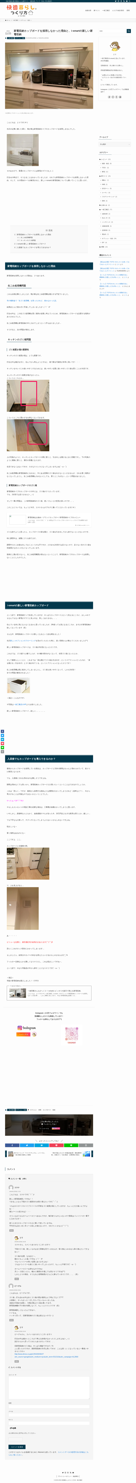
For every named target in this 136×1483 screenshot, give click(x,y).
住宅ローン (106, 188)
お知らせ (105, 205)
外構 (104, 184)
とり (21, 1237)
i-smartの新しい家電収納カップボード (31, 244)
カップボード (47, 1110)
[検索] (129, 1)
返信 (11, 1230)
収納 (54, 1110)
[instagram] (118, 1)
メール (10, 1411)
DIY (104, 242)
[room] (121, 1)
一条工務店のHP (20, 704)
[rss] (124, 1)
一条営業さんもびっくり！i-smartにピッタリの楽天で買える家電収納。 (55, 991)
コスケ (17, 1187)
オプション (33, 1110)
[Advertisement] (49, 204)
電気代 (105, 234)
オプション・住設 (20, 38)
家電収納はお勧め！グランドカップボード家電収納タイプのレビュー (54, 517)
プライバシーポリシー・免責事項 (68, 1476)
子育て (105, 167)
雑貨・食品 (106, 163)
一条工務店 (10, 38)
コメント (12, 1375)
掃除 (104, 247)
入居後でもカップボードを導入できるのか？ (34, 247)
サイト (10, 1420)
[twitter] (115, 1)
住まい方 (106, 218)
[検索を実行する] (129, 31)
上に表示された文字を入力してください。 (22, 1433)
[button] (12, 1145)
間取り (105, 180)
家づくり (105, 176)
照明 (104, 201)
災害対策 (106, 230)
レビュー (105, 159)
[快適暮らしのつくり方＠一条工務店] (21, 10)
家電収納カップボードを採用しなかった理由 (34, 234)
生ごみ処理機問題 (27, 237)
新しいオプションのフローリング (23, 641)
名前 (9, 1403)
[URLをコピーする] (86, 1145)
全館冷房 (106, 214)
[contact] (126, 1)
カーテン (106, 192)
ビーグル (17, 1286)
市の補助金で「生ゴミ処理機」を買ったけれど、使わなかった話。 (32, 301)
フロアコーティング (109, 196)
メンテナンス (107, 222)
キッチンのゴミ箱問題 (28, 240)
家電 (40, 1110)
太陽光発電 (106, 226)
